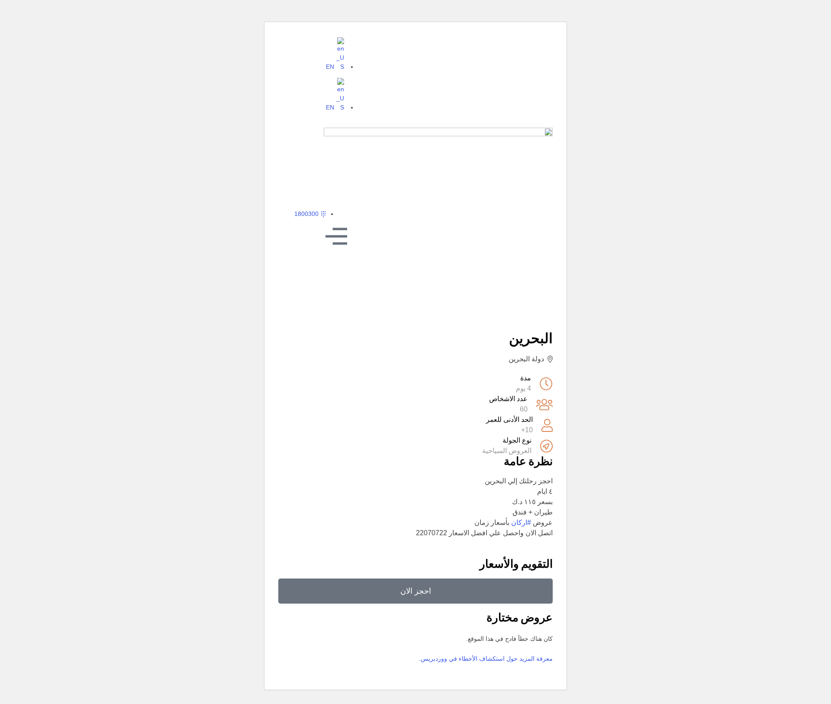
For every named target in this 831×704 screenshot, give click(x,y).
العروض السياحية (506, 450)
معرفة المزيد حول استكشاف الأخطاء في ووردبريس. (486, 658)
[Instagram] (513, 48)
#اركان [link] (521, 522)
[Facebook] (533, 48)
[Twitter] (493, 48)
